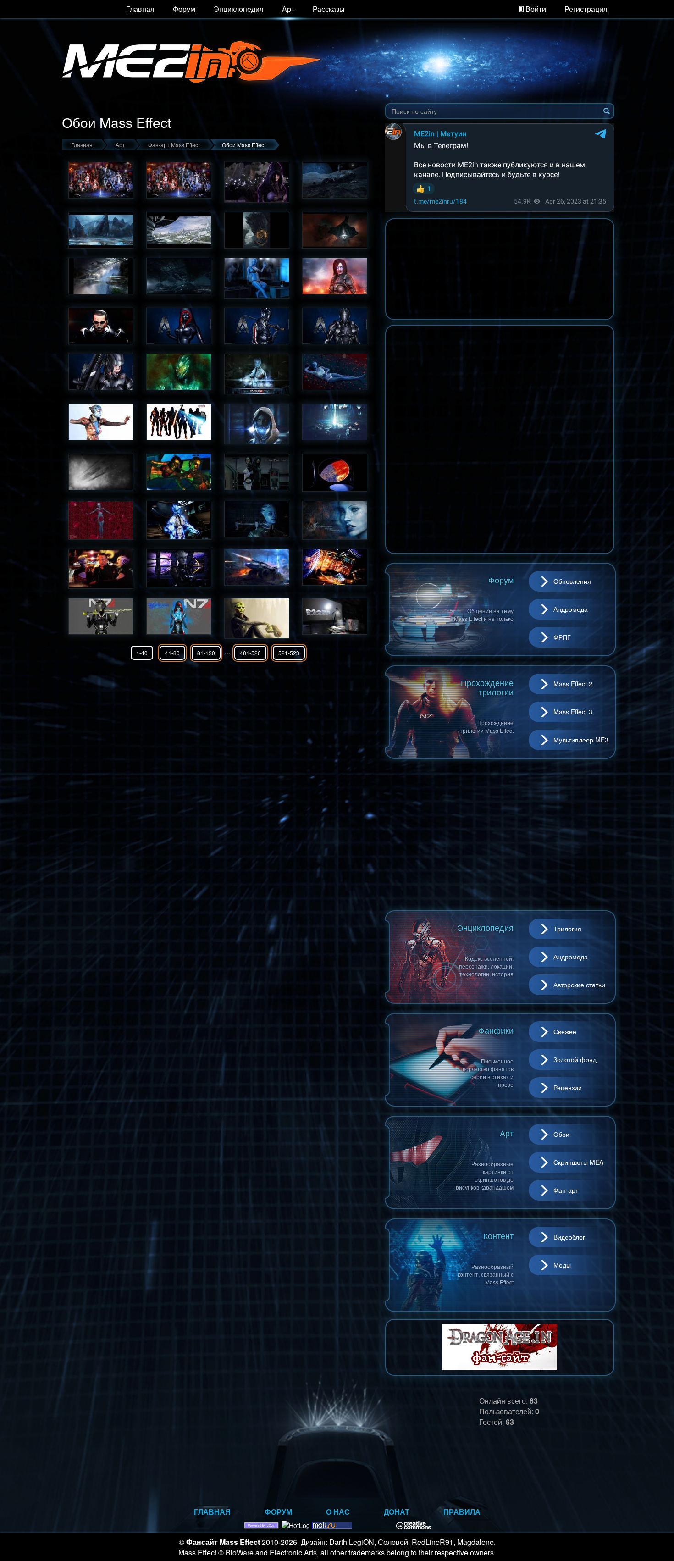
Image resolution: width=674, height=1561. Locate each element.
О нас (338, 1511)
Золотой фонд (575, 1059)
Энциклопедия (239, 9)
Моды (562, 1264)
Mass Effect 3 (572, 711)
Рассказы (329, 9)
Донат (396, 1511)
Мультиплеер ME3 (580, 739)
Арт (288, 9)
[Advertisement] (499, 834)
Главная (140, 9)
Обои (561, 1134)
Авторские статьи (579, 984)
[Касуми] (256, 182)
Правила (462, 1511)
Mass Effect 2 (572, 683)
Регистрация (586, 9)
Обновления (572, 581)
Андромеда (570, 609)
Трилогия (567, 928)
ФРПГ (562, 637)
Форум (184, 9)
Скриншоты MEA (578, 1162)
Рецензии (567, 1087)
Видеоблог (569, 1236)
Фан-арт (565, 1190)
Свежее (564, 1031)
